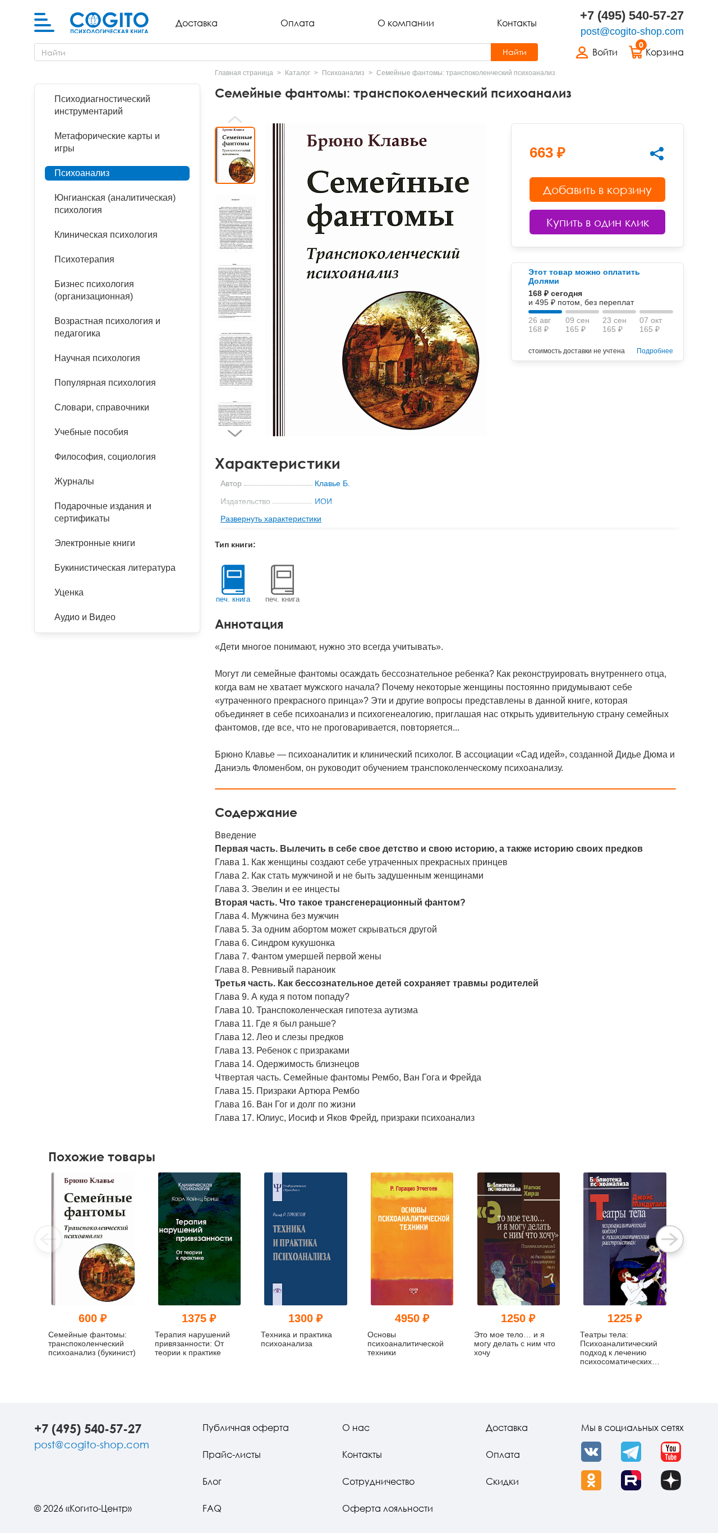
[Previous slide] (235, 119)
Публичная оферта (245, 1427)
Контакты (517, 23)
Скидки (502, 1481)
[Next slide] (235, 433)
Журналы (74, 481)
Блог (212, 1481)
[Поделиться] (657, 153)
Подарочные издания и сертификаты (102, 512)
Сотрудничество (378, 1481)
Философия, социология (105, 456)
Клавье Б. (332, 483)
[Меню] (44, 23)
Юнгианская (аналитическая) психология (115, 204)
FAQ (212, 1508)
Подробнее (655, 351)
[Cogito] (109, 23)
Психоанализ (81, 173)
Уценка (69, 592)
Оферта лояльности (387, 1508)
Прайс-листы (231, 1454)
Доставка (197, 23)
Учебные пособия (91, 432)
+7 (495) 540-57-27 (632, 15)
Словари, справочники (101, 407)
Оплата (297, 23)
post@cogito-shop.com (632, 31)
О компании (406, 23)
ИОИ (323, 501)
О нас (356, 1427)
